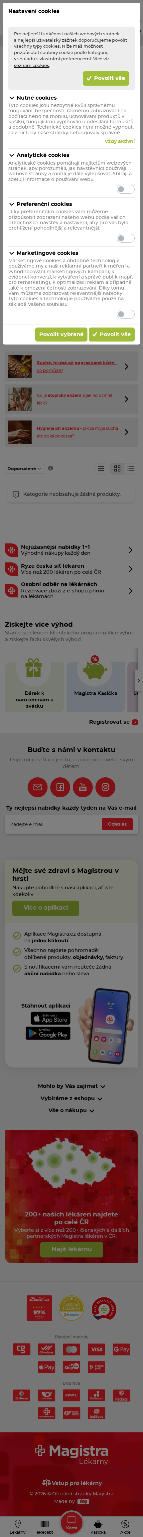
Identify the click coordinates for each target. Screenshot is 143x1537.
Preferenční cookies (44, 204)
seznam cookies (31, 65)
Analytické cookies (43, 155)
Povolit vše (108, 78)
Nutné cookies (37, 98)
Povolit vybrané (61, 334)
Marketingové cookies (47, 253)
